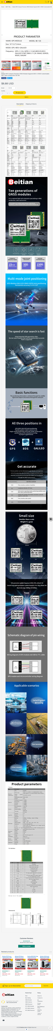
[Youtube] (3, 1020)
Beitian (2, 72)
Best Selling (28, 997)
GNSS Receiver (28, 1004)
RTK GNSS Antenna (29, 1008)
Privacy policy (39, 1004)
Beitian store (23, 1027)
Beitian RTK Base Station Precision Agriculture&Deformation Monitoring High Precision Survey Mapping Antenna (20, 957)
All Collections (40, 1000)
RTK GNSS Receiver (30, 1010)
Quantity (3, 90)
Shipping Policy (39, 1010)
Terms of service (39, 1014)
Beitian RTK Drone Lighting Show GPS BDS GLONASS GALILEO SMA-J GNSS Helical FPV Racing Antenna (7, 957)
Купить (26, 97)
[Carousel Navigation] (50, 952)
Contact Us (39, 997)
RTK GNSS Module (29, 1006)
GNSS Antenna (28, 1002)
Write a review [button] (26, 946)
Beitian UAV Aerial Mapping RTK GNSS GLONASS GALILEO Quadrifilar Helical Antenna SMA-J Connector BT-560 (45, 957)
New (26, 995)
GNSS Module (28, 1000)
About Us (39, 995)
